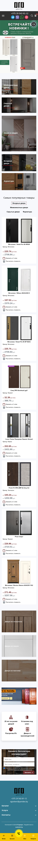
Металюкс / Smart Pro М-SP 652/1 (19, 342)
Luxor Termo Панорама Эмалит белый (19, 439)
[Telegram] (13, 17)
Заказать (28, 772)
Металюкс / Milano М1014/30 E (19, 293)
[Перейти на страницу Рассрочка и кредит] (19, 46)
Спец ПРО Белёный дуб (19, 390)
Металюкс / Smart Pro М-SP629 (19, 244)
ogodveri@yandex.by (19, 801)
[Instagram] (26, 17)
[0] (35, 15)
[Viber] (17, 17)
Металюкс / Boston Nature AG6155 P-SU (19, 585)
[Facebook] (22, 17)
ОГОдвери (19, 825)
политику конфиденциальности (23, 770)
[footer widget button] (19, 806)
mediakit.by (19, 827)
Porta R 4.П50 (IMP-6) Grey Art (19, 488)
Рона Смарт (19, 536)
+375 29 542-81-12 (19, 13)
